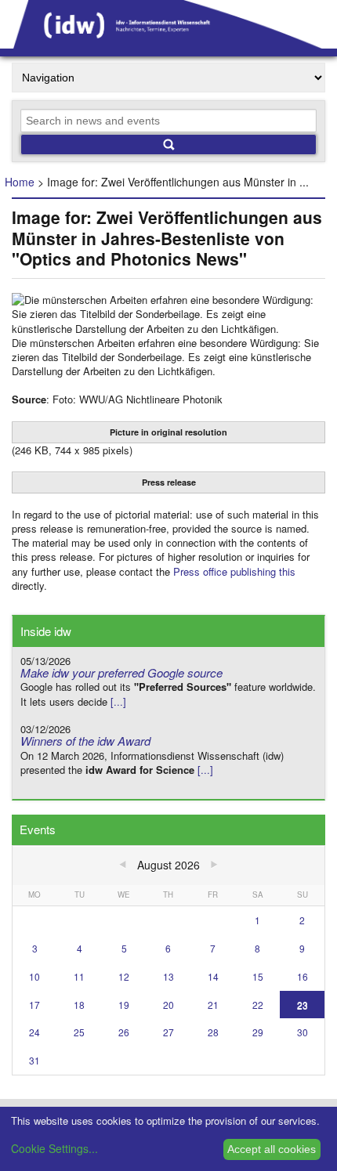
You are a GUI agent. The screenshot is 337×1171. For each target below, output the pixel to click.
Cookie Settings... (54, 1148)
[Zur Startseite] (168, 43)
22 (257, 1004)
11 (79, 976)
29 (257, 1032)
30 (302, 1032)
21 (213, 1004)
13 (168, 976)
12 (123, 976)
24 (34, 1032)
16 (302, 976)
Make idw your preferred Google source (121, 672)
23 (302, 1004)
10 (34, 976)
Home (19, 182)
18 (79, 1004)
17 (34, 1004)
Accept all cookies (271, 1149)
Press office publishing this (234, 571)
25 (79, 1032)
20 (168, 1004)
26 (123, 1032)
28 (213, 1032)
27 (168, 1032)
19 (123, 1004)
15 (257, 976)
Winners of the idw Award (85, 740)
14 (213, 976)
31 (34, 1060)
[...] (118, 701)
